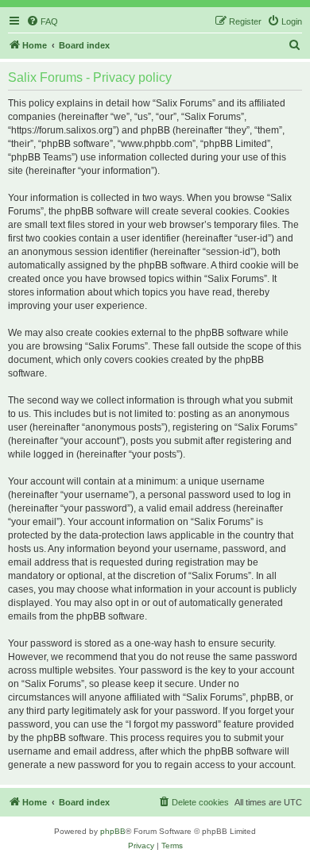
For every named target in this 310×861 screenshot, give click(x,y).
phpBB (113, 831)
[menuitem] (42, 21)
